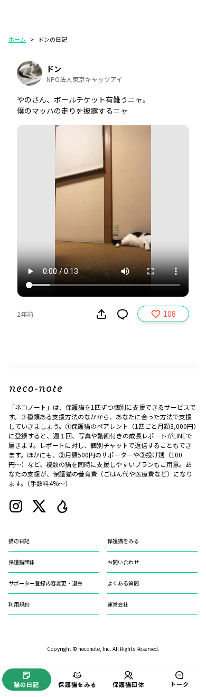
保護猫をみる (123, 541)
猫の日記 (19, 541)
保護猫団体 (21, 562)
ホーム (17, 39)
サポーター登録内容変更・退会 (45, 583)
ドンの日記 (52, 39)
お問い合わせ (123, 562)
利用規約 (19, 604)
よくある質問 (123, 583)
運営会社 (117, 604)
